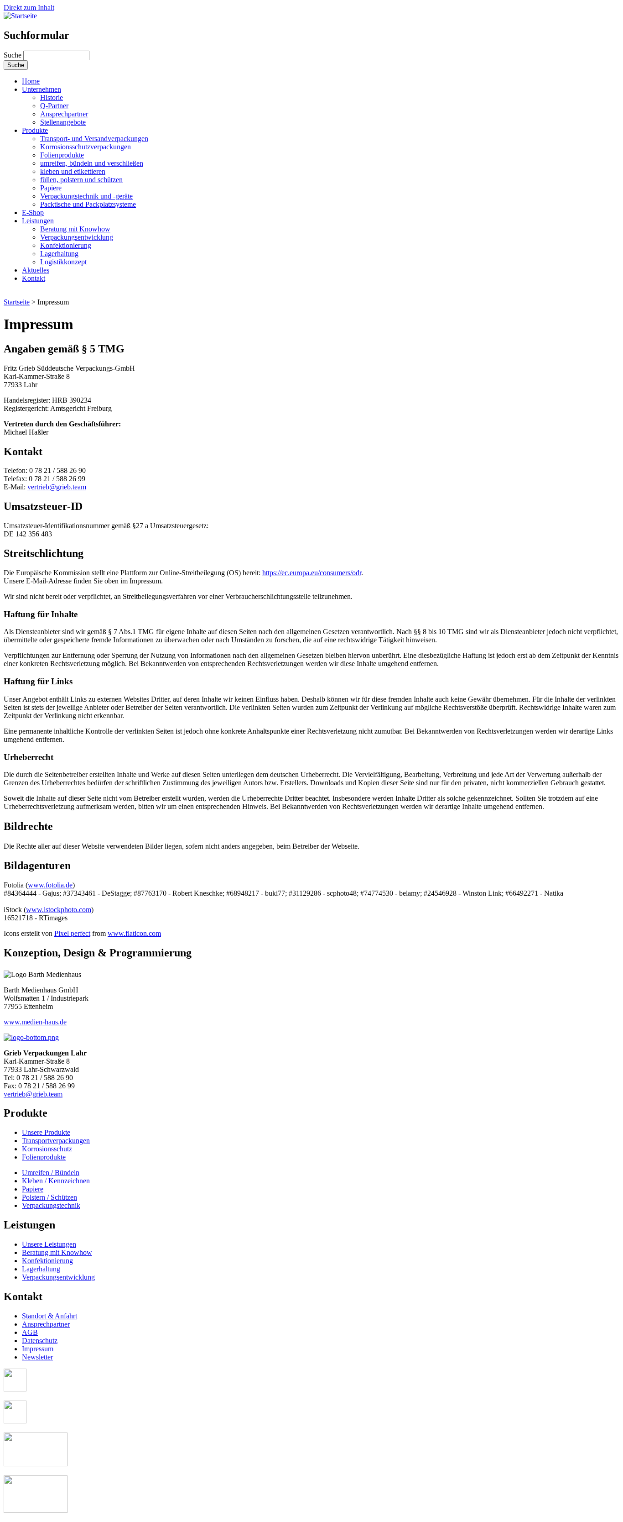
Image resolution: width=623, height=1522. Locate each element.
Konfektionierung (65, 245)
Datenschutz (39, 1340)
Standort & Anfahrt (49, 1316)
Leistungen (38, 221)
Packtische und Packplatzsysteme (88, 204)
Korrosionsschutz (47, 1149)
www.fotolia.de (50, 885)
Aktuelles (35, 270)
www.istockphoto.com (58, 909)
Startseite (17, 302)
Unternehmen (41, 89)
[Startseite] (20, 16)
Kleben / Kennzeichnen (56, 1181)
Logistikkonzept (63, 262)
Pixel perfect (72, 933)
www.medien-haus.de (35, 1022)
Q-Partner (54, 106)
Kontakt (33, 278)
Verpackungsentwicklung (76, 237)
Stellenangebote (63, 122)
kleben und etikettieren (72, 171)
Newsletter (37, 1357)
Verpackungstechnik (51, 1205)
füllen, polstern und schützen (81, 180)
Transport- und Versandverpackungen (94, 138)
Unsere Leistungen (49, 1244)
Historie (51, 97)
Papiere (51, 188)
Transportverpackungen (56, 1140)
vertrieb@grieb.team (56, 487)
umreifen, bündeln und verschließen (91, 163)
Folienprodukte (62, 155)
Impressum (37, 1349)
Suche (13, 55)
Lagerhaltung (59, 253)
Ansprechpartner (64, 114)
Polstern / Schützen (49, 1197)
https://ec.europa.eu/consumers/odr (311, 573)
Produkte (35, 130)
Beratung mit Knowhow (75, 229)
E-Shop (33, 212)
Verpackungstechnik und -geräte (86, 196)
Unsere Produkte (46, 1132)
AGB (30, 1332)
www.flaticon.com (134, 933)
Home (31, 81)
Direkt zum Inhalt (29, 7)
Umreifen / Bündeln (50, 1172)
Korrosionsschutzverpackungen (85, 147)
